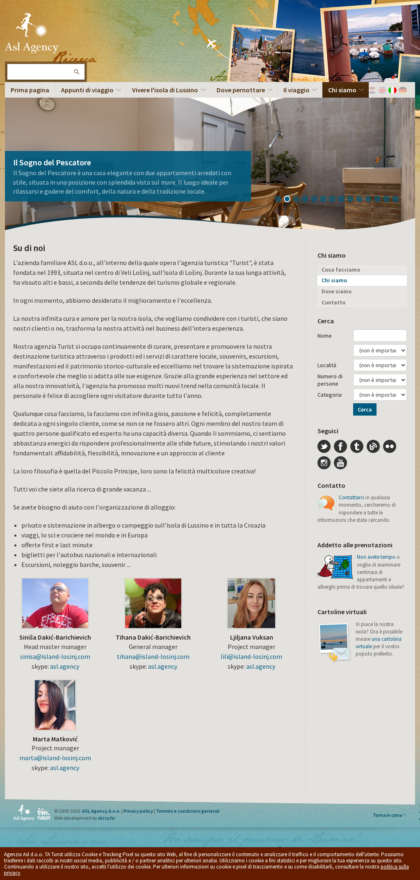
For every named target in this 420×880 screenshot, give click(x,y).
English (382, 90)
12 (380, 199)
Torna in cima (387, 815)
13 (389, 199)
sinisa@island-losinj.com (55, 656)
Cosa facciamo (341, 269)
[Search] (76, 72)
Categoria (329, 394)
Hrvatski (372, 90)
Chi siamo (342, 90)
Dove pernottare (241, 90)
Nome (324, 335)
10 (362, 199)
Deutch (403, 90)
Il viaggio (296, 90)
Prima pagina (30, 90)
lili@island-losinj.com (251, 656)
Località (326, 365)
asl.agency (64, 666)
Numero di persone (329, 380)
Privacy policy (138, 811)
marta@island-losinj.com (55, 758)
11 (371, 199)
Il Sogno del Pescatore (52, 162)
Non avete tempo (376, 556)
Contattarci (351, 497)
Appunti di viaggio (87, 90)
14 (398, 199)
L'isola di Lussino (31, 32)
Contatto (333, 302)
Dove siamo (337, 291)
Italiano (392, 90)
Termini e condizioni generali (187, 811)
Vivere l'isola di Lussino (165, 90)
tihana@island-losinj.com (153, 656)
